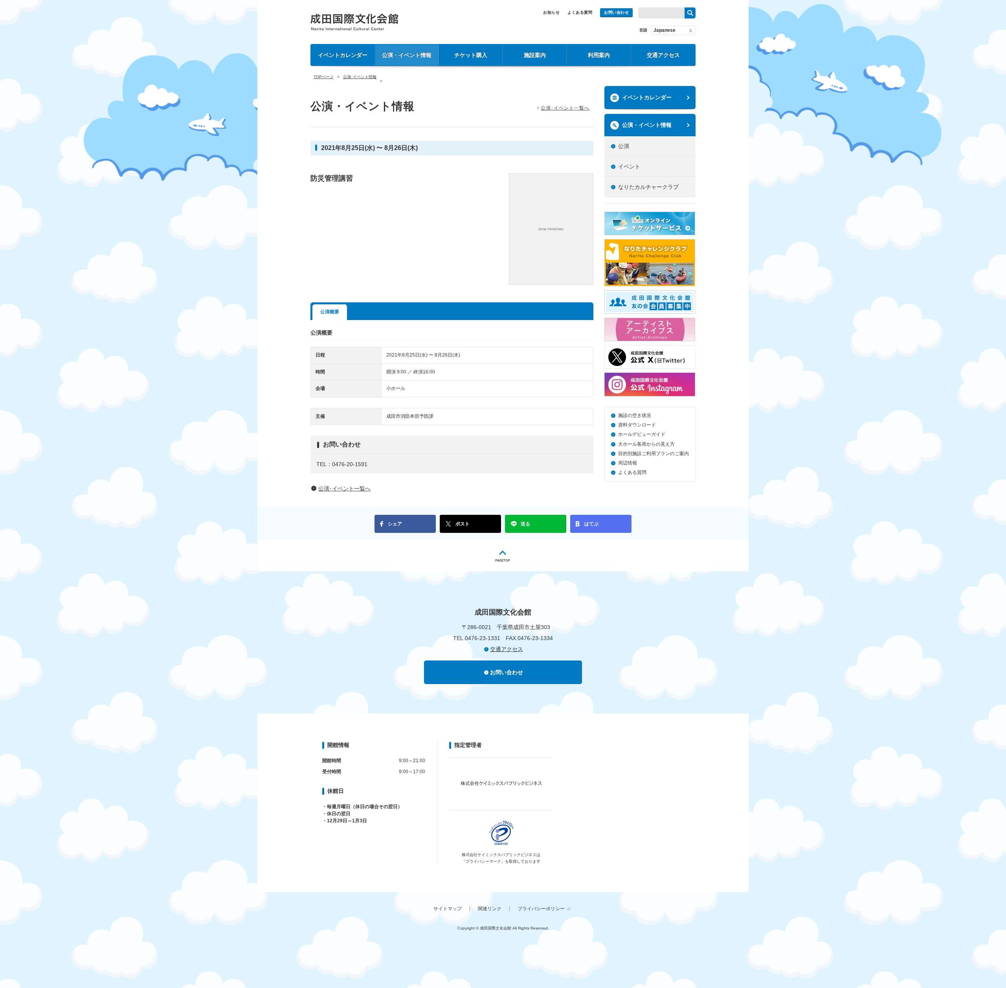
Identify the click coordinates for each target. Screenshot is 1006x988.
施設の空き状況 (634, 415)
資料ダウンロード (637, 425)
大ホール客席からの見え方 (646, 444)
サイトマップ (447, 908)
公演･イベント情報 (359, 77)
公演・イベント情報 (406, 55)
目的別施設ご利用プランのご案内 (653, 453)
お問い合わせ (616, 12)
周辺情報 (627, 463)
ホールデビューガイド (641, 434)
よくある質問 (579, 12)
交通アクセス (663, 55)
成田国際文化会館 (354, 22)
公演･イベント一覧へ (565, 108)
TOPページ (324, 77)
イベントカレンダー (342, 55)
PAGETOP (503, 555)
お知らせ (551, 12)
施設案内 (535, 55)
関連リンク (489, 908)
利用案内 (599, 55)
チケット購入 (470, 55)
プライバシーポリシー (541, 908)
